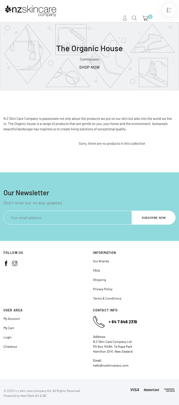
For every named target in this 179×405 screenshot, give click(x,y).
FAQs (96, 270)
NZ (45, 396)
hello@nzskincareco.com (111, 365)
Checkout (10, 346)
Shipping (99, 280)
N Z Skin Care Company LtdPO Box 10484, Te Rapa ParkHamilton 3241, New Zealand (113, 346)
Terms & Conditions (107, 298)
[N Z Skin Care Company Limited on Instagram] (14, 263)
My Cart (8, 328)
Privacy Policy (102, 289)
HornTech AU (30, 396)
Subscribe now (153, 217)
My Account (11, 319)
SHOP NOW (89, 67)
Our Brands (101, 261)
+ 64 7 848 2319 (123, 321)
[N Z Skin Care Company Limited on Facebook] (6, 263)
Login (7, 337)
